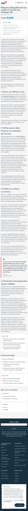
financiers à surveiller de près (14, 362)
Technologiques (4, 461)
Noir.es (2, 447)
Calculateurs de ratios (19, 455)
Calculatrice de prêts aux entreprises (20, 451)
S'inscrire (14, 428)
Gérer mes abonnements (20, 460)
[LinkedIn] (12, 18)
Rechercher (20, 2)
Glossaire (17, 457)
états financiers (20, 136)
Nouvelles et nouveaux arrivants (5, 458)
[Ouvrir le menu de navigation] (26, 3)
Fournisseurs (4, 466)
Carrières (17, 462)
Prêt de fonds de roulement (10, 398)
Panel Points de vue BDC (20, 465)
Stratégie (5, 409)
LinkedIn (16, 473)
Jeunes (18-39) (4, 455)
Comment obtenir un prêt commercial (13, 383)
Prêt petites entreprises (9, 396)
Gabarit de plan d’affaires (20, 448)
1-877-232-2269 (4, 475)
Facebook (17, 475)
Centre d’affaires (5, 478)
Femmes (3, 452)
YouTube (16, 481)
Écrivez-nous (4, 473)
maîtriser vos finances (9, 96)
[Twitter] (10, 18)
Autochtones (4, 450)
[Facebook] (7, 18)
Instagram (17, 478)
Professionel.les (4, 464)
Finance (5, 407)
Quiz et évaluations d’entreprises (11, 378)
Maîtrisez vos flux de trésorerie (11, 381)
